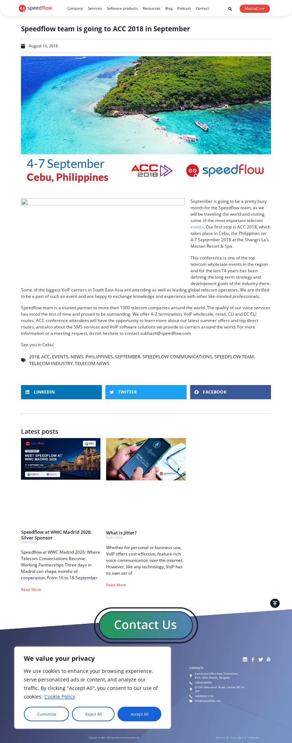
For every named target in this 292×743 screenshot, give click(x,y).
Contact (202, 8)
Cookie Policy (60, 696)
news (77, 356)
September (127, 356)
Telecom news (92, 363)
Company (75, 8)
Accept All (139, 714)
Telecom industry (51, 363)
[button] (230, 8)
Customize (46, 714)
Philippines (99, 356)
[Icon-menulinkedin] (245, 660)
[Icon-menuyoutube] (268, 660)
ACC (45, 356)
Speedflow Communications (177, 356)
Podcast (184, 8)
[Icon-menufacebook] (253, 660)
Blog (168, 8)
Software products (122, 8)
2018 (34, 356)
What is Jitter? (121, 532)
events (197, 227)
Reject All (93, 714)
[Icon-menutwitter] (260, 660)
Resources (151, 8)
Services (95, 8)
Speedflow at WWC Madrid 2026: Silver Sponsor (56, 535)
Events (60, 356)
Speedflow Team (234, 356)
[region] (92, 688)
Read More (31, 589)
